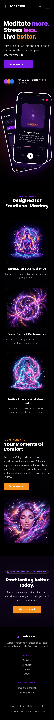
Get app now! (16, 486)
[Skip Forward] (38, 156)
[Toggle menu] (47, 6)
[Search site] (40, 6)
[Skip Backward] (22, 155)
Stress (27, 669)
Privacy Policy (27, 692)
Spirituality (27, 665)
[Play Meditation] (30, 155)
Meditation (27, 660)
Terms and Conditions (27, 688)
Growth (27, 674)
